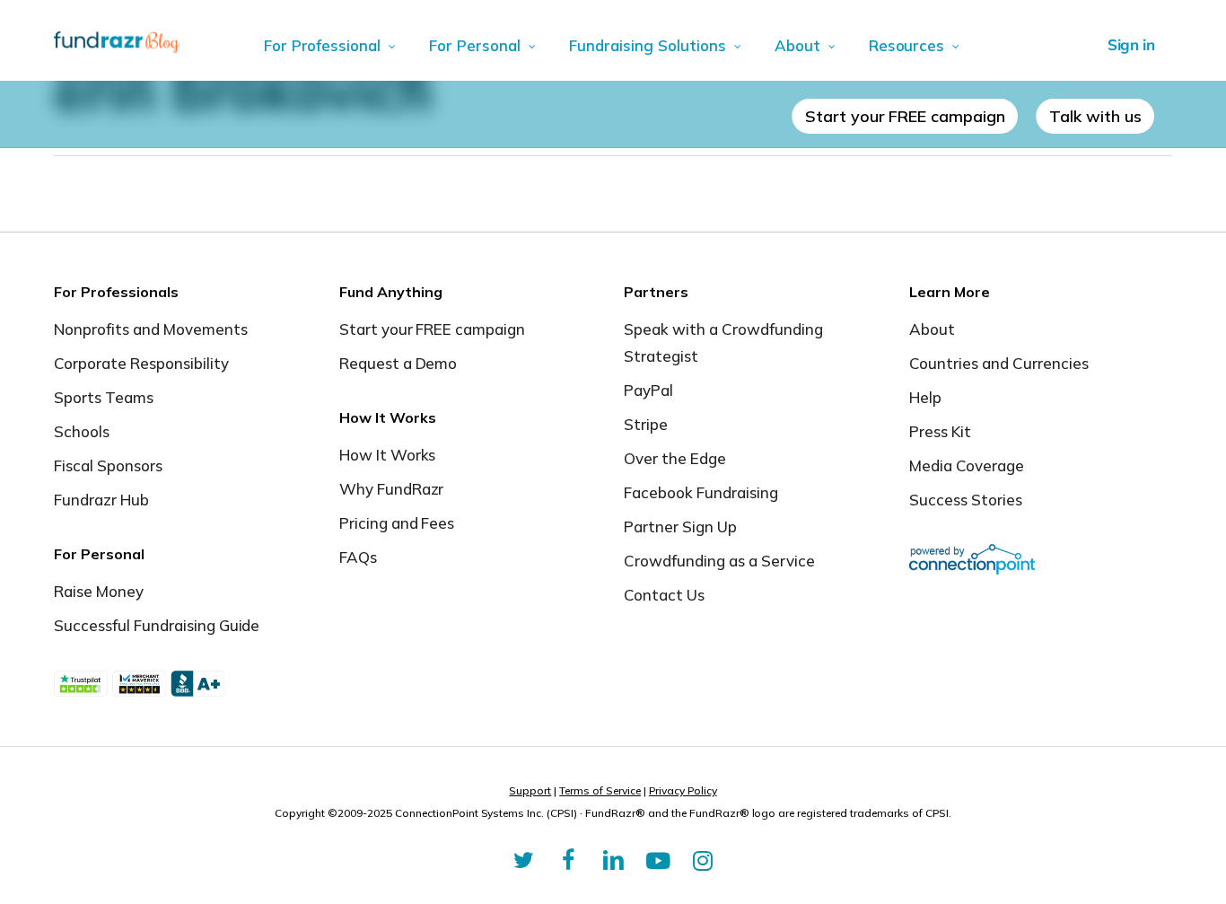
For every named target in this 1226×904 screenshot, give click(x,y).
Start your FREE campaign (432, 329)
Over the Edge (675, 458)
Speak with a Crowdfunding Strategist (723, 342)
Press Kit (940, 431)
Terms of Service (600, 790)
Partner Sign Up (680, 526)
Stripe (646, 424)
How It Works (387, 454)
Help (925, 397)
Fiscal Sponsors (108, 465)
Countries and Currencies (999, 363)
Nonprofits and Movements (151, 329)
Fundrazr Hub (101, 499)
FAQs (358, 557)
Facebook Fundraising (701, 492)
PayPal (648, 390)
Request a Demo (398, 363)
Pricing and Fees (397, 522)
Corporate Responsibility (141, 363)
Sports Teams (103, 397)
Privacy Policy (683, 790)
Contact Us (664, 594)
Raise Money (99, 591)
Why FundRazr (391, 488)
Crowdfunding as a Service (719, 560)
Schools (81, 431)
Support (530, 790)
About (932, 329)
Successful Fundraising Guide (156, 625)
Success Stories (965, 499)
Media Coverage (966, 465)
